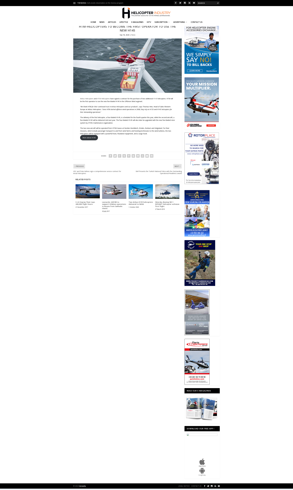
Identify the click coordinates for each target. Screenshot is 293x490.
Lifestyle (123, 22)
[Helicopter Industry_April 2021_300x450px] (201, 128)
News (101, 22)
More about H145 (89, 138)
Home (93, 22)
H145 (155, 99)
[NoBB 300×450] (201, 73)
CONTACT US (196, 22)
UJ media (82, 486)
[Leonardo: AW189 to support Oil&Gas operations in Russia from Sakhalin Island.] (114, 191)
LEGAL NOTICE (184, 486)
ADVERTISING (179, 22)
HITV (149, 22)
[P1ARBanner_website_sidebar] (199, 285)
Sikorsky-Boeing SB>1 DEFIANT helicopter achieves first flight (167, 204)
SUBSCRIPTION (161, 22)
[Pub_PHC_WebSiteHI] (197, 384)
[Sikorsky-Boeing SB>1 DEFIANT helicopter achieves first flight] (167, 191)
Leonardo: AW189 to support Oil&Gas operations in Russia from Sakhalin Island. (114, 205)
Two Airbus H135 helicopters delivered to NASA (141, 203)
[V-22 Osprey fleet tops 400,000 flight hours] (88, 191)
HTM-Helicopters (103, 99)
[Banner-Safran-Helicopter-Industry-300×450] (201, 183)
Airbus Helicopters (87, 99)
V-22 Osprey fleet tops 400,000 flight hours (85, 203)
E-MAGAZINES (137, 22)
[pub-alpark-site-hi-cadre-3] (197, 335)
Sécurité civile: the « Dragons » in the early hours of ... (107, 3)
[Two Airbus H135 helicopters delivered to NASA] (141, 191)
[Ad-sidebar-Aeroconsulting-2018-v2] (197, 236)
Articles (112, 22)
